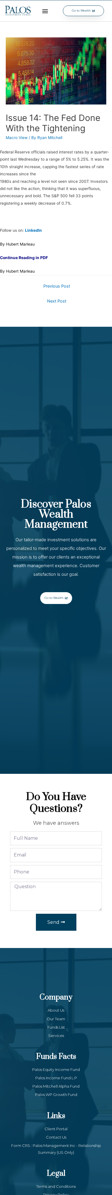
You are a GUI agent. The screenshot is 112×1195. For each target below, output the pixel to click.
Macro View (17, 137)
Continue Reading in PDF (24, 257)
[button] (45, 11)
